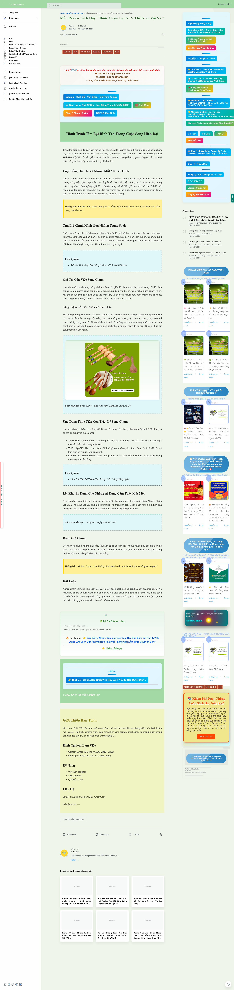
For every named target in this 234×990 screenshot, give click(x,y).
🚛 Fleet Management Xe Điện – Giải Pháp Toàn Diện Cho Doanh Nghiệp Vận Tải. (219, 433)
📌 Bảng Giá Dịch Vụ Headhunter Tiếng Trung (199, 88)
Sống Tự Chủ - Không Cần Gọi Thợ (205, 174)
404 (220, 687)
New (117, 52)
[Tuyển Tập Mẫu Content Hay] (73, 819)
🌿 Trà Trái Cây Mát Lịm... (112, 621)
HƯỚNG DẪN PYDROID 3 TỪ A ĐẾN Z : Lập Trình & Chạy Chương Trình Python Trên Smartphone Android (208, 218)
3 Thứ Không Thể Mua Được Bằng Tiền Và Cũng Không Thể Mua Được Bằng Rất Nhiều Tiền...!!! (206, 758)
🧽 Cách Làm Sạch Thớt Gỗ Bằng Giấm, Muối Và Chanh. (219, 590)
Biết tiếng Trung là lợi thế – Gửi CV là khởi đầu (201, 40)
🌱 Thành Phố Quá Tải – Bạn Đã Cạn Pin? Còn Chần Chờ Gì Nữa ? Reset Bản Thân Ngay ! (194, 364)
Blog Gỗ (96, 52)
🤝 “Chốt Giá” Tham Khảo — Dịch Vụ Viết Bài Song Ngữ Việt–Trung (206, 70)
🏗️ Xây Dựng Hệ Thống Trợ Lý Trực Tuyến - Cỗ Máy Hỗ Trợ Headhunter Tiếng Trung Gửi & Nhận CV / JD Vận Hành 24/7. (219, 512)
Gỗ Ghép (206, 134)
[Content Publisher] (195, 234)
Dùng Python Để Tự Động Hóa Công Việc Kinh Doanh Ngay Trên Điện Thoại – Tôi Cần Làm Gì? (194, 511)
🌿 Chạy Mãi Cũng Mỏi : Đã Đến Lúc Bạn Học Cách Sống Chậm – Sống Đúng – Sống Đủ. (219, 364)
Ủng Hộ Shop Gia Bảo (198, 194)
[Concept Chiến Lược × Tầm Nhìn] (200, 245)
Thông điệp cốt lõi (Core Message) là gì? (205, 230)
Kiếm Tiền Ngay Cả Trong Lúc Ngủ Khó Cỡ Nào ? (206, 391)
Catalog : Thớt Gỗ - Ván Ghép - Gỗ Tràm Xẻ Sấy (91, 97)
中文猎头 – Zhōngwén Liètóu (201, 58)
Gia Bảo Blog (16, 5)
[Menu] (4, 4)
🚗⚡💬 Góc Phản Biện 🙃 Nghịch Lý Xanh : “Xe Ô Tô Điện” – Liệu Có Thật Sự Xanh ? (194, 433)
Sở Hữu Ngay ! (194, 620)
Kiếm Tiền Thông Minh (193, 687)
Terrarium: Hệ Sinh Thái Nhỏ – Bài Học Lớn (207, 252)
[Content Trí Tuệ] (207, 234)
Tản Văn (67, 52)
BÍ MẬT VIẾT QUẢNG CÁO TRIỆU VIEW (206, 271)
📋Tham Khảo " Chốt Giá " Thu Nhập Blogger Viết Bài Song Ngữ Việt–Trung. (206, 79)
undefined (188, 322)
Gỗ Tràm (192, 134)
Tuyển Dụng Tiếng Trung (199, 23)
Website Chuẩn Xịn (197, 188)
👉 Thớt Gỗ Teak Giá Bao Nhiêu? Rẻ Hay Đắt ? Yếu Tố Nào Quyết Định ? (107, 680)
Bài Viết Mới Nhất (105, 113)
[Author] (72, 29)
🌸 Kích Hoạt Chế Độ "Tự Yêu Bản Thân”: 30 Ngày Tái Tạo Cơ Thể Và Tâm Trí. (194, 312)
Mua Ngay (206, 736)
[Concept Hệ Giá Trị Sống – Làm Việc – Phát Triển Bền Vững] (209, 256)
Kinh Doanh (210, 687)
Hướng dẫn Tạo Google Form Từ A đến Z (219, 667)
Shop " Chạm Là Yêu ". (78, 113)
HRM (75, 52)
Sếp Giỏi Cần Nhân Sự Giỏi (201, 48)
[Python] (191, 223)
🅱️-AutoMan (142, 105)
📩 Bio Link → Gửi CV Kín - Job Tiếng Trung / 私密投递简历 (97, 105)
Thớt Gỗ (221, 134)
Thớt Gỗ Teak (194, 140)
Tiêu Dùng (107, 52)
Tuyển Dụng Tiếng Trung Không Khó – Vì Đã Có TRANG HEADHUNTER (205, 31)
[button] (50, 5)
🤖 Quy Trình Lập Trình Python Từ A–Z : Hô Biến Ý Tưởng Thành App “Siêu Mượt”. (208, 152)
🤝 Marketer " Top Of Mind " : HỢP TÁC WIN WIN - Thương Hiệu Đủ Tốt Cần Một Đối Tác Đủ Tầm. (208, 102)
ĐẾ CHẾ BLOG (195, 181)
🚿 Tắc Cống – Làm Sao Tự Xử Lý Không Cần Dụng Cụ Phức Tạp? (194, 590)
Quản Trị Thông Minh (198, 164)
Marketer (85, 52)
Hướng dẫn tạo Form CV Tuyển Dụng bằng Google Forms (194, 669)
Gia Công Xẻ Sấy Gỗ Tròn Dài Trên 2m (205, 241)
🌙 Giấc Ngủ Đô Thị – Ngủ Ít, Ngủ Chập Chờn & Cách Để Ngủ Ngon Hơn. (219, 312)
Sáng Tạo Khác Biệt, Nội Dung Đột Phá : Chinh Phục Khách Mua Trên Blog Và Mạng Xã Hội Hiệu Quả (206, 545)
